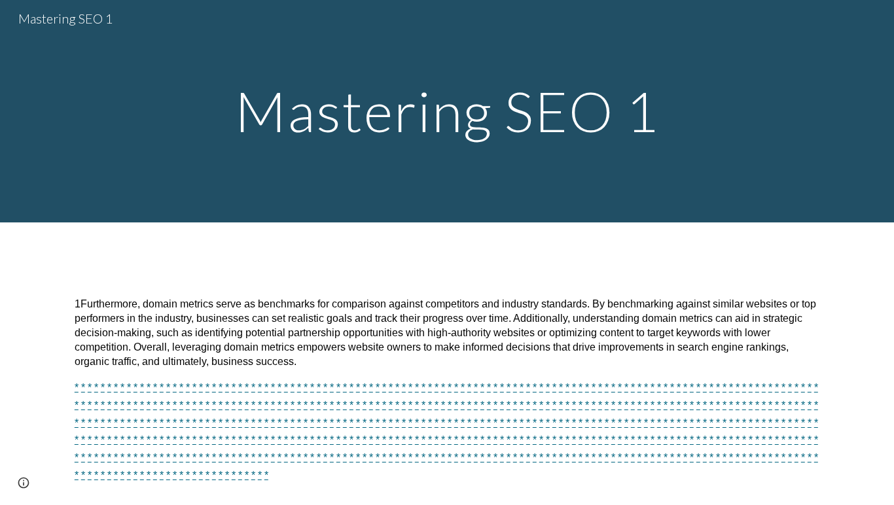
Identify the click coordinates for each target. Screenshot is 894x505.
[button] (23, 483)
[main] (447, 111)
